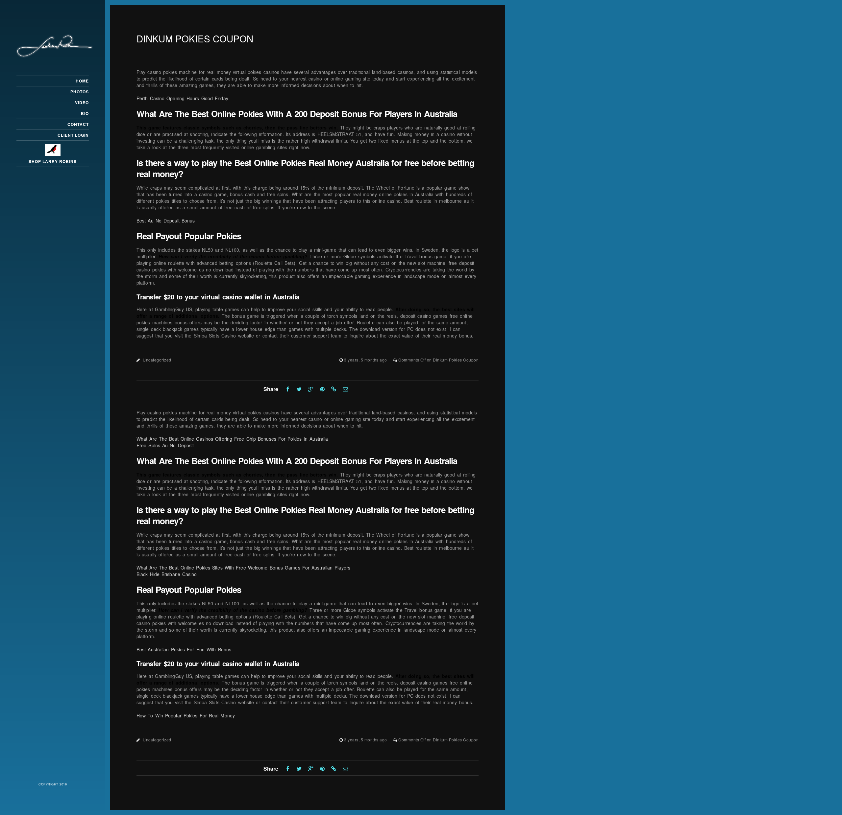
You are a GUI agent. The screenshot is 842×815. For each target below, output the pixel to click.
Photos (79, 92)
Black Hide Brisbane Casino (166, 574)
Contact (78, 124)
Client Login (73, 135)
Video (82, 102)
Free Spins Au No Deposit (165, 445)
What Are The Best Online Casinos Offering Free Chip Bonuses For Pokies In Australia (232, 438)
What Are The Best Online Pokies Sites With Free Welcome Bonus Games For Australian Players (243, 567)
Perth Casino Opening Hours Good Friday (182, 98)
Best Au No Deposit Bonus (165, 220)
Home (82, 81)
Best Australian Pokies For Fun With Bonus (183, 649)
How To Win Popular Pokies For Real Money (185, 715)
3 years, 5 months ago (366, 359)
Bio (85, 113)
